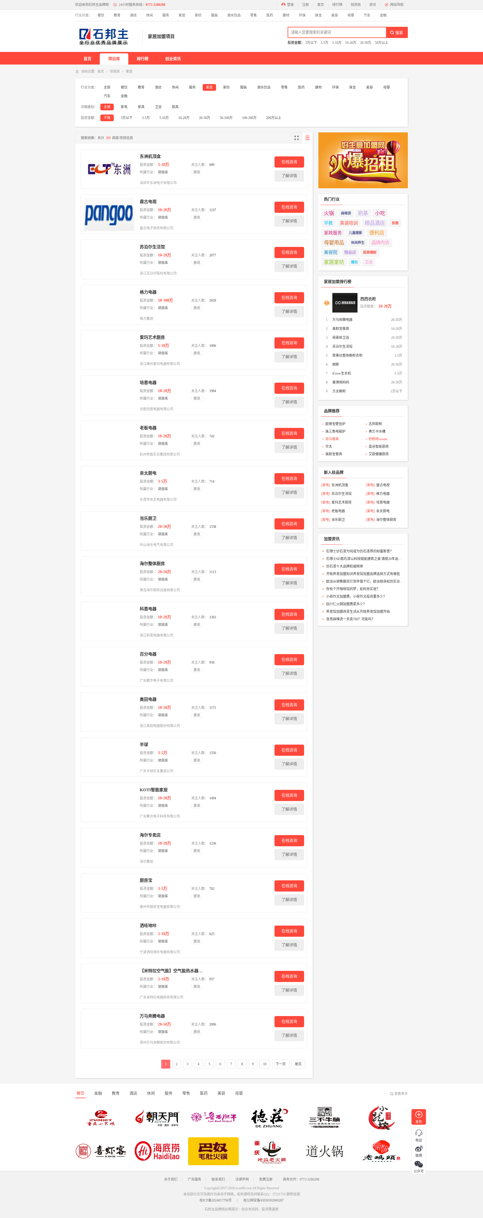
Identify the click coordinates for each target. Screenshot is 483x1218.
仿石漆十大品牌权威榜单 (344, 566)
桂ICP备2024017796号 (216, 1200)
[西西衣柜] (344, 303)
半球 (144, 744)
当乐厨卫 (148, 518)
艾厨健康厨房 (379, 454)
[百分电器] (109, 666)
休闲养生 (357, 243)
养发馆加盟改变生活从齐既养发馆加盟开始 (358, 612)
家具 (141, 107)
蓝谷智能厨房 (379, 447)
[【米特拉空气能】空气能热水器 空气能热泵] (109, 983)
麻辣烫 (346, 213)
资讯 (372, 5)
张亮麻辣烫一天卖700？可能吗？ (350, 619)
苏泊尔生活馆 (152, 247)
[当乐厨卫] (109, 531)
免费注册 (266, 1179)
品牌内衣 (380, 242)
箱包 (354, 262)
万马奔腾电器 (152, 1016)
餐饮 (101, 15)
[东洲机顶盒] (109, 169)
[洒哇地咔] (109, 938)
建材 (286, 15)
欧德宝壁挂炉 (335, 424)
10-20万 (350, 43)
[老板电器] (109, 440)
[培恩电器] (109, 395)
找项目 (356, 5)
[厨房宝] (109, 893)
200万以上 (273, 118)
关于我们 (170, 1179)
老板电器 (148, 428)
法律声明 (242, 1179)
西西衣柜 (368, 299)
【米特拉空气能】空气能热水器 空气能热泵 (171, 971)
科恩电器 (148, 609)
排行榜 (337, 5)
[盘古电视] (109, 214)
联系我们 (218, 1179)
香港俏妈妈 (340, 382)
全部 (107, 87)
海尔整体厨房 (152, 563)
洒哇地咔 (148, 925)
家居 (182, 15)
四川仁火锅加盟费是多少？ (346, 604)
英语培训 (349, 223)
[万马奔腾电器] (109, 1028)
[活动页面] (363, 160)
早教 (328, 223)
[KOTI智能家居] (109, 802)
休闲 (149, 15)
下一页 (281, 1064)
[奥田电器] (109, 712)
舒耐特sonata (378, 439)
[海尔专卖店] (109, 847)
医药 (269, 15)
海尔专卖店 (150, 835)
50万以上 (381, 43)
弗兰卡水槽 (377, 431)
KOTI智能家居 (154, 790)
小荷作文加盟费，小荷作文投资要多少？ (356, 597)
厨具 (175, 107)
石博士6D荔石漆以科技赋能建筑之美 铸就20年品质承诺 (365, 559)
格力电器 (148, 292)
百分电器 (148, 654)
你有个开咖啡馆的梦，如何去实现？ (353, 589)
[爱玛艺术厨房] (109, 350)
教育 (117, 15)
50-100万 (226, 118)
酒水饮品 (234, 15)
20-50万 (365, 43)
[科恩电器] (109, 621)
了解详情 (289, 176)
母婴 (350, 15)
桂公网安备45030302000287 (263, 1200)
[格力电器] (109, 304)
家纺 (198, 15)
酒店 (133, 15)
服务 (165, 15)
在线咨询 (289, 162)
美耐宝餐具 (340, 329)
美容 (334, 15)
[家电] (325, 485)
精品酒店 (375, 223)
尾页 (298, 1064)
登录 (290, 5)
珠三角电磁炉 (335, 431)
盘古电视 (148, 201)
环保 (302, 15)
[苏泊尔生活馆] (109, 259)
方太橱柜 (339, 391)
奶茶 (363, 213)
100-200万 (249, 118)
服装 (214, 15)
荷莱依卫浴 (340, 338)
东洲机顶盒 (150, 156)
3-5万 (324, 43)
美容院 (330, 252)
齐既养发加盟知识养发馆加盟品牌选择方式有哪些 (363, 574)
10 (264, 1064)
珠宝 (318, 15)
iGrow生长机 (341, 373)
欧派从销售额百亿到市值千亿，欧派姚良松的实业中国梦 (365, 581)
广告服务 (194, 1179)
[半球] (109, 757)
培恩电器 (148, 382)
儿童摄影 (355, 233)
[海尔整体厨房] (109, 576)
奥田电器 (148, 699)
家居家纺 (334, 262)
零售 (253, 15)
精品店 (350, 252)
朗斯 (335, 364)
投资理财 (370, 252)
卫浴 (158, 107)
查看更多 (401, 1094)
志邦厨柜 (375, 424)
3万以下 (311, 43)
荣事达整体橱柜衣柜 (347, 355)
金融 (383, 15)
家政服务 (333, 232)
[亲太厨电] (109, 485)
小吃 (380, 213)
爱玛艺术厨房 (152, 337)
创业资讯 (173, 59)
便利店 (376, 233)
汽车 (367, 15)
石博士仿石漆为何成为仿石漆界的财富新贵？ (359, 551)
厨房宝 (146, 880)
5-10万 (337, 43)
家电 (124, 107)
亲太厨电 (148, 473)
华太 (328, 447)
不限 (107, 118)
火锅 (329, 213)
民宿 (395, 223)
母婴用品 (334, 242)
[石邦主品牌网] (106, 36)
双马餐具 (332, 439)
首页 (320, 5)
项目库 (114, 59)
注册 (305, 5)
